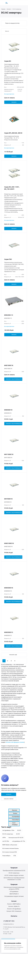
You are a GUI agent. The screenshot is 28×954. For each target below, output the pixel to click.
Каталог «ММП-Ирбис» (14, 904)
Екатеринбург (16, 816)
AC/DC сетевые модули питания (14, 875)
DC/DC (19, 830)
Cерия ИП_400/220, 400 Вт (13, 133)
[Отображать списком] (22, 31)
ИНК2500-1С (8, 315)
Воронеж (14, 810)
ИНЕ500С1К (8, 410)
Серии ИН (7, 61)
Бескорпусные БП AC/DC (16, 837)
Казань (15, 813)
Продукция (14, 867)
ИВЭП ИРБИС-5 (14, 894)
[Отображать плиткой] (20, 31)
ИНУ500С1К (8, 499)
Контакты (14, 916)
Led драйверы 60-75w (18, 841)
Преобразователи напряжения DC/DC (14, 870)
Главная (3, 9)
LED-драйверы (14, 891)
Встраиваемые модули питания (14, 896)
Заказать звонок (8, 798)
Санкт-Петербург (15, 823)
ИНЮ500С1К (8, 588)
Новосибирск (15, 819)
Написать (8, 794)
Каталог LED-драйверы (14, 909)
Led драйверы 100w (8, 830)
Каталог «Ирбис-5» (14, 906)
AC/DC (18, 834)
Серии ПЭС (8, 259)
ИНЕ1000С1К (8, 365)
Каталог (9, 9)
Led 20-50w (5, 841)
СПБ (14, 855)
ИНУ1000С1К (8, 454)
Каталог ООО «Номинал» (14, 911)
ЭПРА (4, 837)
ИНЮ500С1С (8, 632)
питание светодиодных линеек (15, 742)
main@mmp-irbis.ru (8, 924)
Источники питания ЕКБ (9, 852)
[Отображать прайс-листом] (25, 31)
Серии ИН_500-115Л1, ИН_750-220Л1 (11, 188)
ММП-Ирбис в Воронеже (9, 845)
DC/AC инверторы (7, 834)
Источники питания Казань (10, 848)
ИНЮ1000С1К (9, 543)
